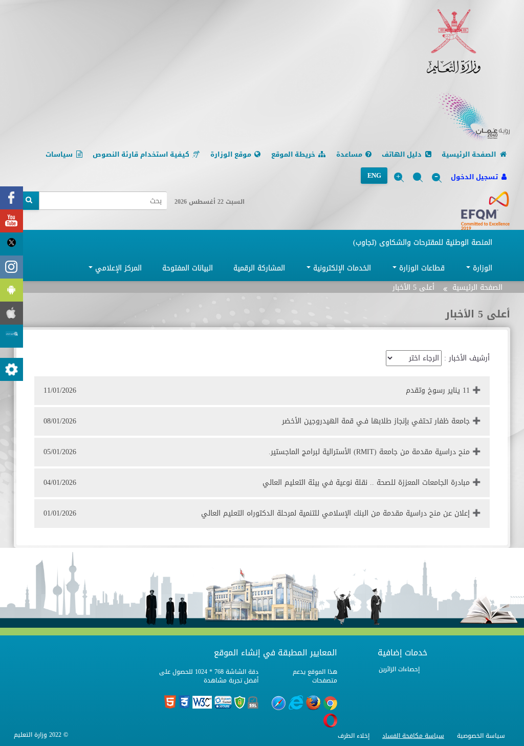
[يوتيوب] (11, 220)
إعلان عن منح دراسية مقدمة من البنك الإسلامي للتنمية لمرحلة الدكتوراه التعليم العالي (256, 513)
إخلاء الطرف (353, 735)
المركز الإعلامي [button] (117, 268)
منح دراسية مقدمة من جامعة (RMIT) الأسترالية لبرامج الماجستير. (256, 452)
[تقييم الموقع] (11, 336)
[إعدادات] (11, 369)
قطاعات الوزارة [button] (421, 268)
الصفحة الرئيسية (477, 287)
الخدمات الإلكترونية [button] (341, 268)
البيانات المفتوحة (187, 268)
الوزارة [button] (481, 268)
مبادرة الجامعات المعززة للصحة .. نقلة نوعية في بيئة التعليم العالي (256, 482)
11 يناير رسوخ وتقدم (256, 390)
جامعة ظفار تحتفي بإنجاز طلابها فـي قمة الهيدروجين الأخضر (256, 421)
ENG (374, 175)
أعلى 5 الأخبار (413, 287)
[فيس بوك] (11, 197)
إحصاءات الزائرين (399, 669)
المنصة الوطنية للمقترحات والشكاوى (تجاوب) (422, 242)
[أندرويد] (11, 290)
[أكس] (11, 243)
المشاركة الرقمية (259, 268)
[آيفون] (11, 313)
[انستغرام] (11, 267)
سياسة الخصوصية (481, 735)
